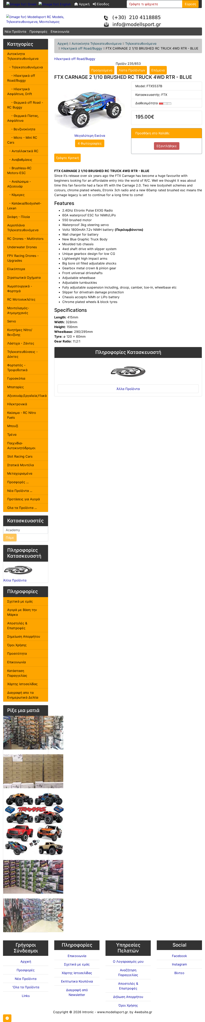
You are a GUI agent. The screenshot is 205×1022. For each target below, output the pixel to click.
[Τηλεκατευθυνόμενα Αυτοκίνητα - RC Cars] (33, 915)
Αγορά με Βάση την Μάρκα (22, 612)
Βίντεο (179, 973)
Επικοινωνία (60, 31)
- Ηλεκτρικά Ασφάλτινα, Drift (19, 91)
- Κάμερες (16, 195)
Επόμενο (158, 70)
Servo (11, 321)
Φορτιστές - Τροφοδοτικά (17, 367)
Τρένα (11, 435)
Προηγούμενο (102, 70)
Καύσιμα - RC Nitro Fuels (21, 415)
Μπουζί (12, 426)
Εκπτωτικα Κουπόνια (77, 981)
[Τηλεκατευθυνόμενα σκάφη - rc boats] (33, 877)
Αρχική (83, 4)
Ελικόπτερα (16, 269)
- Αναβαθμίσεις (19, 160)
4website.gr (143, 1012)
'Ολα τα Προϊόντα (25, 987)
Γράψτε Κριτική (67, 158)
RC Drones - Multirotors (25, 239)
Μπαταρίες (15, 387)
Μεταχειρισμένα (19, 473)
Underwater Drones (22, 247)
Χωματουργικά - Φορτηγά (19, 288)
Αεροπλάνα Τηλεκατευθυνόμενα (22, 227)
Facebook (179, 956)
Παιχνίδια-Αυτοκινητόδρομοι (21, 445)
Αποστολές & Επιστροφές (17, 625)
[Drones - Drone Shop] (33, 771)
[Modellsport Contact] (135, 19)
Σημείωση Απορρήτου (23, 636)
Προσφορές (38, 31)
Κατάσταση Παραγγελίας (17, 673)
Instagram (179, 964)
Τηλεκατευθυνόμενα (140, 44)
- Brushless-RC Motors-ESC (19, 170)
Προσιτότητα (17, 653)
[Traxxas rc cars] (34, 824)
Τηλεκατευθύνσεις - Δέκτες (22, 354)
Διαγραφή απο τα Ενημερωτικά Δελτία (22, 695)
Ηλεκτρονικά (17, 404)
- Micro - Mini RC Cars (22, 140)
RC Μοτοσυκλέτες (21, 299)
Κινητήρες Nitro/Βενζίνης (19, 332)
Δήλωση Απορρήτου (128, 997)
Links (26, 996)
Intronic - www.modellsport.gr (105, 1012)
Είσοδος (102, 4)
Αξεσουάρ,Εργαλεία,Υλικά (27, 396)
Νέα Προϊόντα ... (19, 491)
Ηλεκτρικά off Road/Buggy (81, 48)
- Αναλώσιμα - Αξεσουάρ (19, 183)
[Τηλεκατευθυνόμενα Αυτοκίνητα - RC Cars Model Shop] (33, 732)
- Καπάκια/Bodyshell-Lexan (24, 205)
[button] (7, 1018)
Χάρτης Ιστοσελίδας (22, 684)
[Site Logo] (36, 19)
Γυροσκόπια (16, 378)
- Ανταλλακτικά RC (22, 151)
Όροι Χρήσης (17, 645)
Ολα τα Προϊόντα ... (22, 508)
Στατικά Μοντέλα (20, 465)
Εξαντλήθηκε (167, 146)
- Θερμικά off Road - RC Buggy (25, 104)
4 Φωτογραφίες (90, 143)
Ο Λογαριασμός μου (128, 961)
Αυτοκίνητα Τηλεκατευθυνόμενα (97, 44)
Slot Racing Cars (19, 456)
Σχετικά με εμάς (20, 601)
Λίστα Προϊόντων (132, 70)
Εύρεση (190, 4)
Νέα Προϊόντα (15, 31)
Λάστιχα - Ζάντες (20, 343)
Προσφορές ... (18, 482)
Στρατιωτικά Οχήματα (24, 278)
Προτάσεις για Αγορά (23, 499)
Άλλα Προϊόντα (14, 580)
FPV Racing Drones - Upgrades (23, 258)
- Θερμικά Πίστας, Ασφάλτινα (23, 118)
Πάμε (10, 538)
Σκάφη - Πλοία (18, 217)
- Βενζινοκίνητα (21, 129)
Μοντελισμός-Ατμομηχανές (18, 310)
